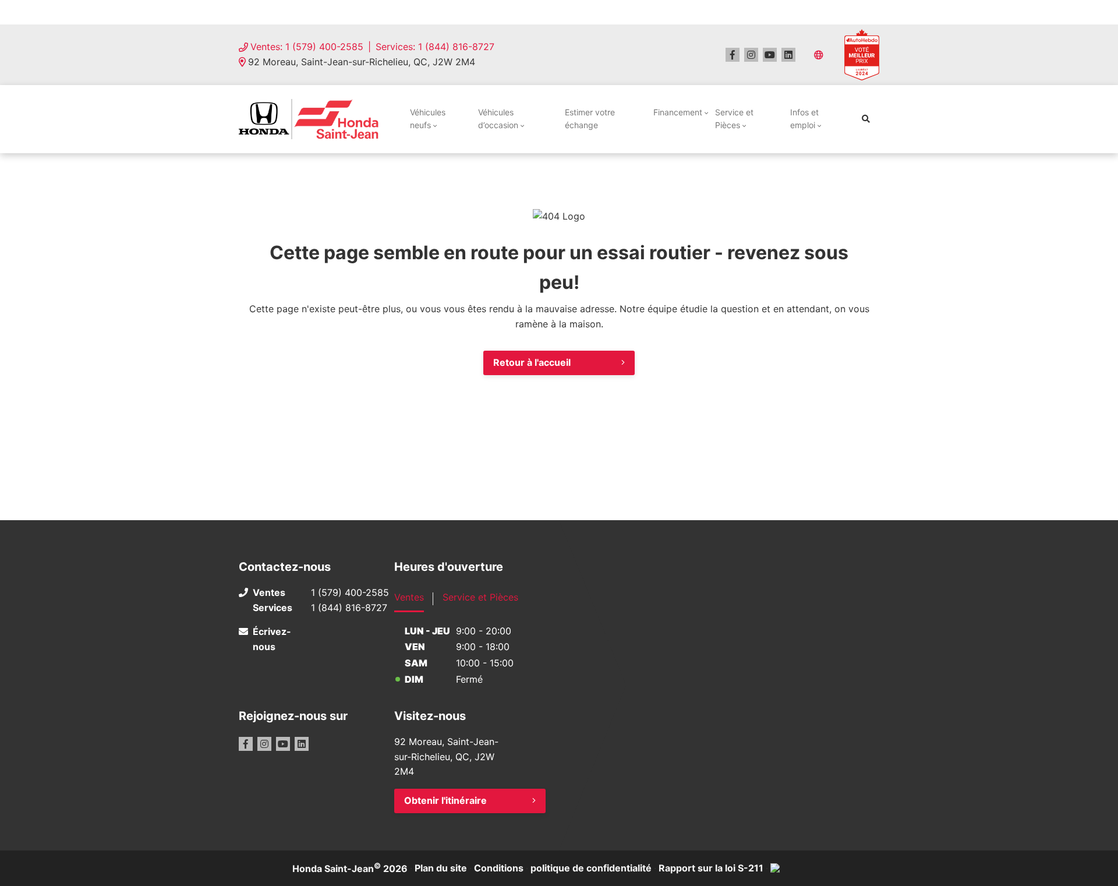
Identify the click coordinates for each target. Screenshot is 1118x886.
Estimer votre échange (590, 118)
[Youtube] (770, 55)
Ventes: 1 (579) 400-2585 (306, 46)
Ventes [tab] (409, 597)
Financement (677, 112)
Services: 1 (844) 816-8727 (435, 46)
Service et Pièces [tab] (480, 597)
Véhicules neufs (427, 118)
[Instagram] (751, 55)
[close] (867, 12)
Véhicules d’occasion (498, 118)
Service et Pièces (734, 118)
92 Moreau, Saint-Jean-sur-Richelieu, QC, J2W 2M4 (361, 62)
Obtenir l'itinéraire (445, 800)
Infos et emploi (804, 118)
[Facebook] (733, 55)
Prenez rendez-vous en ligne (343, 11)
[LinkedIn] (788, 55)
